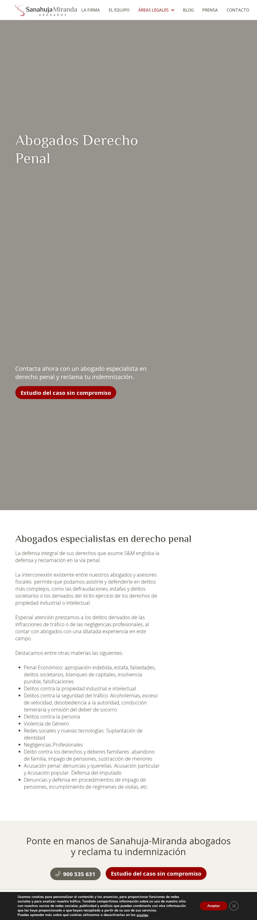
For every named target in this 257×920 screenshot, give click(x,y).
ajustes (142, 915)
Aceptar (213, 906)
